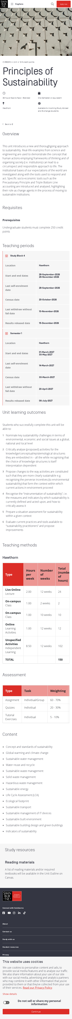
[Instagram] (14, 913)
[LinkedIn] (19, 913)
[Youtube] (9, 913)
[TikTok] (24, 913)
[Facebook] (4, 913)
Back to (9, 124)
